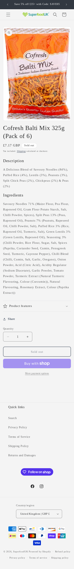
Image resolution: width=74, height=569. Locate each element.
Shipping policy (60, 557)
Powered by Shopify (40, 551)
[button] (8, 14)
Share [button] (11, 318)
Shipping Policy (18, 446)
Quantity (8, 328)
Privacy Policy (17, 427)
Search (12, 418)
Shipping (21, 151)
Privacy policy (17, 557)
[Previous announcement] (7, 4)
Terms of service (38, 557)
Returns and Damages (22, 455)
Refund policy (63, 551)
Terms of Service (19, 436)
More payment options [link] (37, 373)
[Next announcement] (66, 4)
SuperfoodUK (20, 551)
